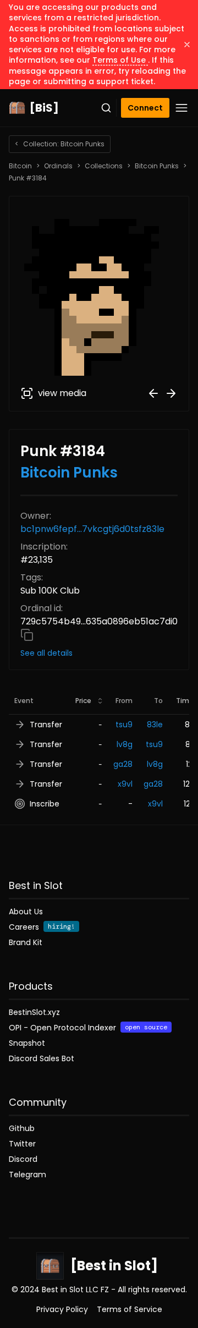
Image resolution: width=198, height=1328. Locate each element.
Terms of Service (129, 1309)
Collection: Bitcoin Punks (60, 144)
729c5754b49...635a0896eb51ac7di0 (99, 621)
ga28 (123, 764)
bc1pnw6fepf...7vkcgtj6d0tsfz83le (92, 529)
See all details (46, 652)
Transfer (46, 724)
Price (83, 700)
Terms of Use (120, 59)
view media (62, 393)
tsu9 (124, 724)
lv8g (125, 744)
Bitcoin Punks (157, 166)
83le (155, 724)
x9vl (125, 783)
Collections (104, 166)
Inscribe (44, 803)
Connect (145, 107)
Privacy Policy (62, 1309)
